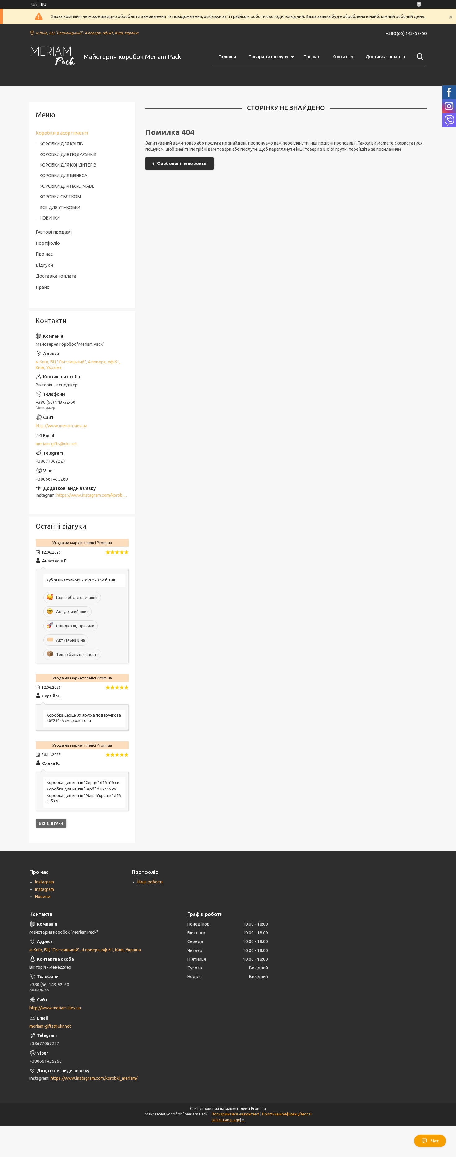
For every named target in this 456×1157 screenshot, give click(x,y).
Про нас (311, 56)
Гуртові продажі (54, 231)
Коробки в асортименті (62, 133)
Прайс (42, 287)
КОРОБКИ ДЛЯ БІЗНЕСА (63, 175)
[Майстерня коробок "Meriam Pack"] (52, 57)
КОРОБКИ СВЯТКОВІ (60, 196)
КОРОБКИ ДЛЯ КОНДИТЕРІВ (68, 164)
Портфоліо (48, 243)
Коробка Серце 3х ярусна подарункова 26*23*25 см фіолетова (84, 718)
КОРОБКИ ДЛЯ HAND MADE (67, 186)
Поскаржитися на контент (235, 1114)
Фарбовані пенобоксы (182, 163)
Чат (435, 1140)
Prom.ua (258, 1108)
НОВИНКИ (50, 218)
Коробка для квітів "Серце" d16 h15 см (83, 782)
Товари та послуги (268, 56)
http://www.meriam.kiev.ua (61, 425)
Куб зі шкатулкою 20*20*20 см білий (81, 580)
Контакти (342, 56)
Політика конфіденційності (286, 1114)
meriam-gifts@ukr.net (56, 443)
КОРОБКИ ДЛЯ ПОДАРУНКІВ (68, 154)
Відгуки (44, 265)
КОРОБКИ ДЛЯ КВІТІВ (61, 143)
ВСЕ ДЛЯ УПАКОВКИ (60, 207)
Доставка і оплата (385, 56)
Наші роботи (150, 881)
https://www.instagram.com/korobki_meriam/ (99, 495)
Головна (227, 56)
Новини (42, 896)
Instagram (44, 881)
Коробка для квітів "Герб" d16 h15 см (82, 789)
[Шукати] (419, 57)
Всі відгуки (51, 823)
